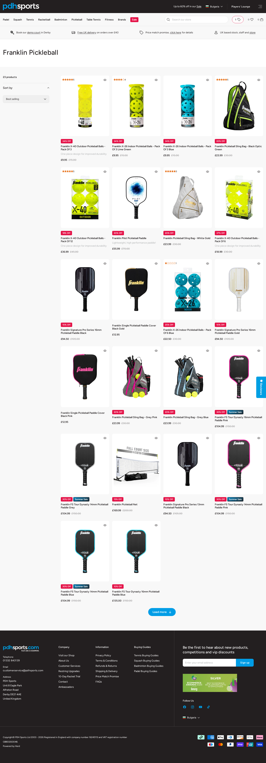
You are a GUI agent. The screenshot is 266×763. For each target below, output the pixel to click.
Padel (6, 19)
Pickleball (76, 19)
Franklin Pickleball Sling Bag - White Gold (186, 238)
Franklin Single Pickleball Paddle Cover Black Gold (134, 327)
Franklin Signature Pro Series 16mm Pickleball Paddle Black (81, 331)
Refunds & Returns (106, 665)
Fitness (109, 19)
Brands (122, 19)
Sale (199, 6)
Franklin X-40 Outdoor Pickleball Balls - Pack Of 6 (237, 240)
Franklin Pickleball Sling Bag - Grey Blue (185, 417)
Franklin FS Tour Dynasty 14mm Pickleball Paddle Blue (84, 593)
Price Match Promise (107, 676)
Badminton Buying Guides (148, 665)
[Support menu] (260, 7)
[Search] (168, 19)
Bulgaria (214, 6)
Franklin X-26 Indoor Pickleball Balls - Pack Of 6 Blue (187, 331)
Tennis (30, 19)
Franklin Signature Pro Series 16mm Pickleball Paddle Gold (235, 331)
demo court (33, 32)
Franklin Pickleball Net (125, 504)
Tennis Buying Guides (146, 655)
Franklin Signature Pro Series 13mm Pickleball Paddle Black (183, 506)
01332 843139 (11, 660)
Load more (160, 612)
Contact (63, 681)
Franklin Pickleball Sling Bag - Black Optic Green (238, 148)
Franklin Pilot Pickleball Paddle (129, 238)
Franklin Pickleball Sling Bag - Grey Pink (134, 417)
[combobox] (196, 19)
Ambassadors (66, 687)
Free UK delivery (86, 32)
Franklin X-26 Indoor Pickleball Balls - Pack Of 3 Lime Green (136, 148)
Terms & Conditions (107, 660)
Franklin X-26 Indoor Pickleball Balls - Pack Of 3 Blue (187, 148)
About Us (63, 660)
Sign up (244, 662)
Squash (17, 19)
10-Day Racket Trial (69, 676)
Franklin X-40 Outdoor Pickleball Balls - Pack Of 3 (83, 148)
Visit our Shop (66, 655)
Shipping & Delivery (106, 671)
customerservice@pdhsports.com (23, 670)
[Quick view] (105, 80)
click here (175, 32)
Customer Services (69, 665)
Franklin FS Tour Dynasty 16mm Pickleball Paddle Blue (135, 593)
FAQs (99, 681)
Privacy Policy (103, 655)
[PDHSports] (21, 6)
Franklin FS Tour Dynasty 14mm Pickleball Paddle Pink (238, 506)
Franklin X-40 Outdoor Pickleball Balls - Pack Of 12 (83, 240)
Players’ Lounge (240, 6)
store (253, 32)
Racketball (44, 19)
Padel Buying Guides (145, 671)
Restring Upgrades (69, 671)
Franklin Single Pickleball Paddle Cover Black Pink (83, 414)
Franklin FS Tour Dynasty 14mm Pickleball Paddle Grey (84, 506)
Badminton (60, 19)
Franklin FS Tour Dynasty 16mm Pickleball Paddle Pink (238, 419)
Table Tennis (93, 19)
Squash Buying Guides (147, 660)
